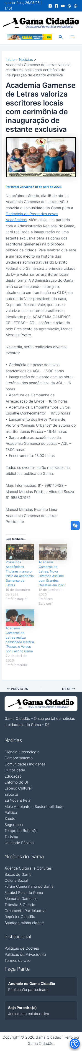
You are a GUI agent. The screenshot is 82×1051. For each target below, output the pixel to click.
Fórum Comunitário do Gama (29, 886)
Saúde (10, 818)
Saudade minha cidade (24, 922)
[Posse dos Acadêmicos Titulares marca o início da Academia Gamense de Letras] (20, 552)
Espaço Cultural (18, 788)
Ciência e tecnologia (22, 752)
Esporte (11, 794)
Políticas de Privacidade (25, 954)
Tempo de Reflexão (21, 830)
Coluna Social (16, 880)
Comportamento (19, 758)
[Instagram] (50, 6)
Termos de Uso (17, 960)
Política (11, 812)
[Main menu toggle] (72, 37)
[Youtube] (63, 6)
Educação (13, 776)
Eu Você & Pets (18, 800)
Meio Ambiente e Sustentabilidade (34, 806)
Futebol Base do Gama (24, 892)
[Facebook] (56, 6)
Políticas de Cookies (22, 948)
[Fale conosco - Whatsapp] (75, 6)
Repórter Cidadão (20, 916)
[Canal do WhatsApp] (69, 6)
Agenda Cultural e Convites (28, 868)
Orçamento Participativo (25, 910)
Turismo (11, 836)
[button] (61, 37)
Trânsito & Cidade (20, 904)
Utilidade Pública (19, 842)
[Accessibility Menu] (75, 1044)
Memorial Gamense (21, 898)
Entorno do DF (17, 782)
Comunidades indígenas (25, 764)
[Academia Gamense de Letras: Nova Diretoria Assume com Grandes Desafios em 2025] (53, 552)
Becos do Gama (18, 874)
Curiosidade (15, 770)
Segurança (14, 824)
